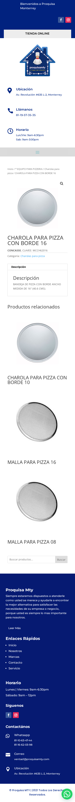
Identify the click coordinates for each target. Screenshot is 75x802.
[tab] (37, 267)
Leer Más (14, 628)
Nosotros (15, 651)
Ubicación (24, 89)
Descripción (18, 267)
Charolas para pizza (33, 256)
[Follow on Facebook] (61, 20)
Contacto (15, 662)
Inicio (10, 169)
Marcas (14, 657)
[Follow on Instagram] (68, 20)
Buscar (61, 559)
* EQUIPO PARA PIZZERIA (28, 169)
